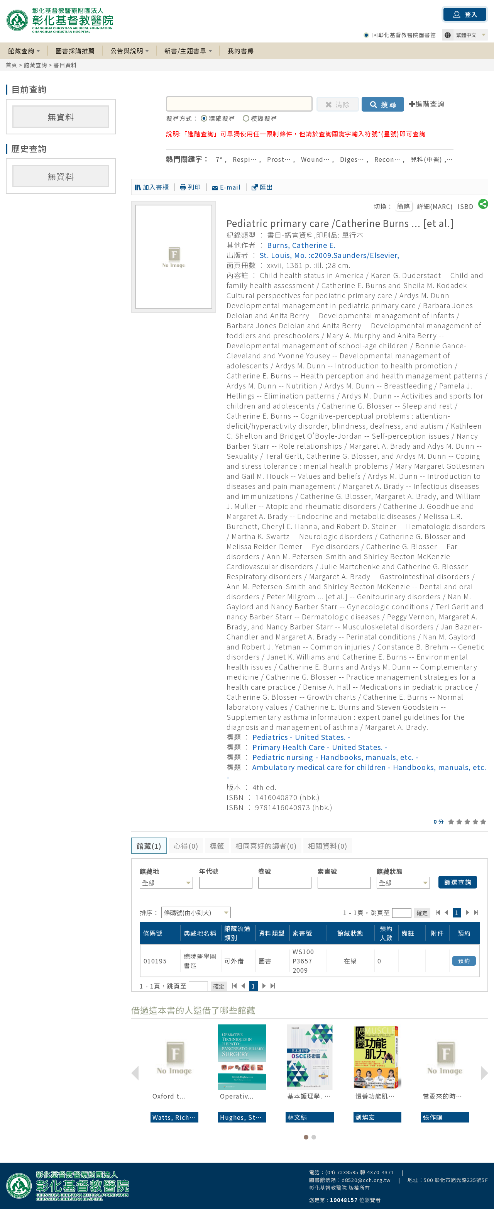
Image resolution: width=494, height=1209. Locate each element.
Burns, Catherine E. (301, 245)
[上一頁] (446, 912)
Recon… (387, 159)
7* (219, 159)
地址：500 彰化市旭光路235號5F (448, 1180)
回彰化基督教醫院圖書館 (404, 35)
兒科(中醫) (426, 159)
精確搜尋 (223, 118)
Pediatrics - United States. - (301, 737)
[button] (306, 1137)
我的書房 (241, 50)
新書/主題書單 (185, 50)
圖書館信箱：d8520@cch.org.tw (350, 1180)
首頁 (11, 65)
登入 (471, 14)
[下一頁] (467, 912)
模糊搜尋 (264, 118)
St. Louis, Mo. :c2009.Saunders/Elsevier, (329, 255)
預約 (464, 961)
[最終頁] (476, 912)
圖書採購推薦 (75, 50)
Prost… (279, 159)
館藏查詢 (21, 50)
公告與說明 (126, 50)
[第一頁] (438, 912)
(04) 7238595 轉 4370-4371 (359, 1172)
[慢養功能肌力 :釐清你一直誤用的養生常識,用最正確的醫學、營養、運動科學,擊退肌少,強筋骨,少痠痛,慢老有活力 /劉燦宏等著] (377, 1057)
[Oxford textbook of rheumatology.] (174, 1057)
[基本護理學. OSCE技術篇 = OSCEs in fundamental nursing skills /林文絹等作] (309, 1057)
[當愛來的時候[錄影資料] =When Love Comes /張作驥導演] (445, 1057)
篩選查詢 (458, 882)
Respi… (245, 159)
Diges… (352, 159)
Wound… (315, 159)
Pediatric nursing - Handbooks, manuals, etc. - (335, 757)
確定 (422, 913)
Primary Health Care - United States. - (320, 747)
